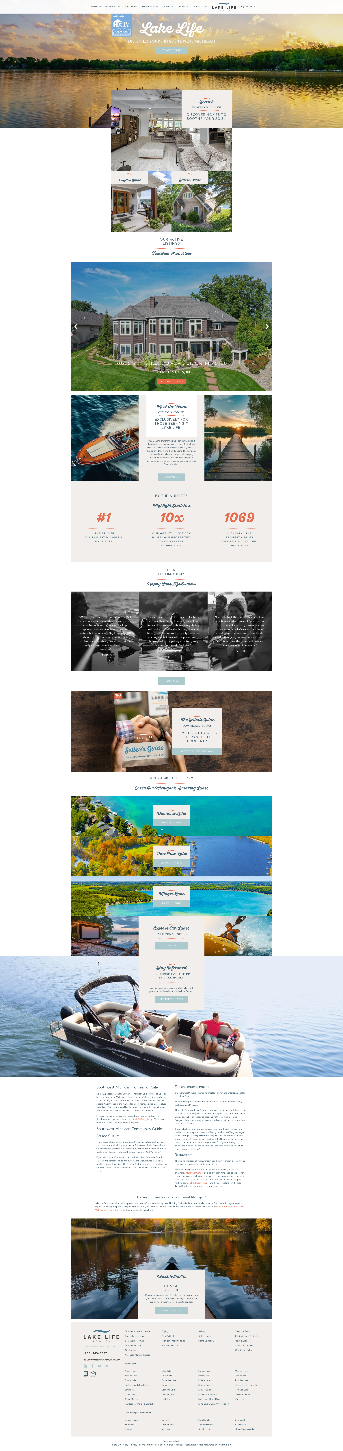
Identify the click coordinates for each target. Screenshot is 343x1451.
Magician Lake (241, 1371)
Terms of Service (153, 1444)
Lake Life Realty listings (142, 1119)
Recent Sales (148, 7)
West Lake (240, 1399)
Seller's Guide (190, 180)
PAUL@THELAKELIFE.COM (100, 1346)
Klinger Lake (204, 1385)
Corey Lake (167, 1376)
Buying (167, 7)
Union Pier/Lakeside (244, 1429)
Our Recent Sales (243, 1350)
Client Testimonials (244, 1345)
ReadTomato (224, 1444)
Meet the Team (242, 1331)
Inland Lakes (130, 1364)
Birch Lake (130, 1390)
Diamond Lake (168, 1390)
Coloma (128, 1429)
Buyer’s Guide (168, 1336)
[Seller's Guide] (190, 174)
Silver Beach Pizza (198, 1183)
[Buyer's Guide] (129, 174)
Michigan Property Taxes (173, 1341)
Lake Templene (205, 1390)
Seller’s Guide (204, 1336)
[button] (76, 326)
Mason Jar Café (193, 1173)
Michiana (166, 1429)
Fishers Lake (204, 1371)
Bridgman (129, 1425)
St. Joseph (240, 1420)
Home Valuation (206, 1341)
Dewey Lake (167, 1385)
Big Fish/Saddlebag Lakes (137, 1385)
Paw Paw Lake (241, 1380)
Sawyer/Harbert (206, 1425)
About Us (198, 7)
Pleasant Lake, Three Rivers (248, 1385)
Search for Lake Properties (103, 7)
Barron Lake (130, 1380)
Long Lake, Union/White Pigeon (213, 1404)
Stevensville (241, 1425)
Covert (165, 1420)
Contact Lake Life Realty (247, 1336)
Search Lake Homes (134, 1341)
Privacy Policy (137, 1444)
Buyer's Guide (129, 180)
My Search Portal (170, 1345)
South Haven (204, 1429)
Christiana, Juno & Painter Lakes (140, 1404)
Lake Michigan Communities (138, 1413)
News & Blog (241, 1341)
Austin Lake (130, 1371)
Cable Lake (130, 1394)
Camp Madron (131, 1399)
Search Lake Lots (133, 1345)
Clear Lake (167, 1371)
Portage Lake (241, 1390)
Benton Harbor (132, 1420)
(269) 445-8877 (246, 7)
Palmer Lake (240, 1376)
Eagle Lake (167, 1399)
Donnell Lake (168, 1394)
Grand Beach (168, 1425)
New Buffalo (204, 1420)
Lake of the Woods (207, 1394)
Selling (182, 7)
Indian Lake (203, 1376)
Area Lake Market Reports (137, 1355)
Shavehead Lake (243, 1394)
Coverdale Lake (169, 1380)
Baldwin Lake (131, 1376)
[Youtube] (99, 1366)
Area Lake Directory (134, 1336)
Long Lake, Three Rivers (209, 1399)
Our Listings (131, 7)
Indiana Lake (204, 1380)
